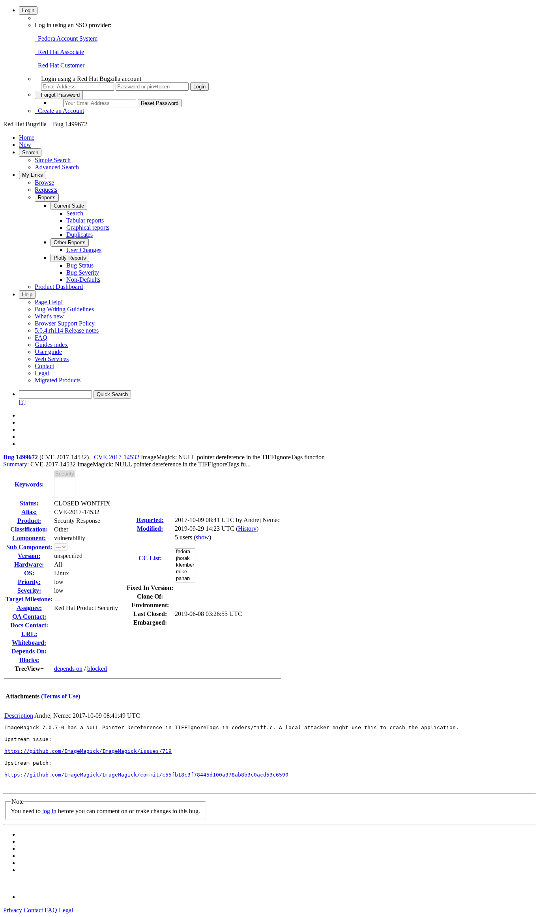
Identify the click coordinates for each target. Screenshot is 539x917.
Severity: (29, 590)
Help (27, 295)
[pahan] (185, 578)
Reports (47, 197)
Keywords (28, 484)
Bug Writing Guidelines (64, 309)
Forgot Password (59, 95)
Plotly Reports (70, 258)
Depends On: (29, 651)
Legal (42, 373)
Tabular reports (85, 220)
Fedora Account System (66, 38)
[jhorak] (185, 558)
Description (18, 715)
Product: (29, 520)
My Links (32, 175)
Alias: (29, 512)
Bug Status (80, 265)
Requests (46, 189)
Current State (69, 206)
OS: (29, 573)
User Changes (83, 250)
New (25, 144)
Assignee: (29, 607)
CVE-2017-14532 (116, 457)
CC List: (150, 558)
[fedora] (185, 551)
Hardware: (29, 564)
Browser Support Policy (65, 323)
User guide (48, 351)
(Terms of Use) (60, 696)
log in (49, 811)
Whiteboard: (29, 642)
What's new (49, 316)
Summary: (16, 464)
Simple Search (53, 160)
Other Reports (70, 242)
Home (26, 137)
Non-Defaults (83, 279)
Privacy (12, 910)
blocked (97, 668)
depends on (68, 668)
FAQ (41, 337)
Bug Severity (82, 272)
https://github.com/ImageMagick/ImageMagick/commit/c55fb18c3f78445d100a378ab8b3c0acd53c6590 (146, 775)
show (202, 537)
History (247, 528)
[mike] (185, 572)
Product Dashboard (59, 286)
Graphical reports (87, 227)
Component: (29, 538)
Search (30, 152)
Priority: (29, 581)
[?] (22, 402)
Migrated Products (57, 380)
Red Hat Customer (59, 65)
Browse (44, 182)
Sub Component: (29, 547)
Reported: (150, 520)
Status (28, 503)
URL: (29, 634)
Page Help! (49, 302)
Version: (29, 555)
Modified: (150, 528)
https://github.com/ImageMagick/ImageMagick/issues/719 (88, 751)
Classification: (29, 529)
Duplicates (79, 234)
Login (28, 10)
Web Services (52, 359)
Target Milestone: (29, 599)
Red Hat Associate (59, 52)
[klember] (185, 565)
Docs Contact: (29, 625)
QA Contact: (29, 616)
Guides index (51, 344)
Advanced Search (57, 167)
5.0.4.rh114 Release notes (67, 330)
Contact (44, 366)
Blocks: (29, 660)
